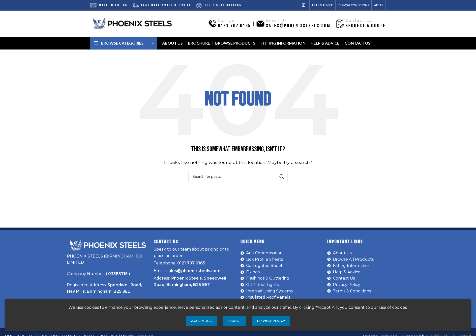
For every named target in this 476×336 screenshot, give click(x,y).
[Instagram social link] (303, 5)
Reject (234, 321)
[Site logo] (132, 23)
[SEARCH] (282, 176)
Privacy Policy (271, 321)
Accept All (201, 321)
